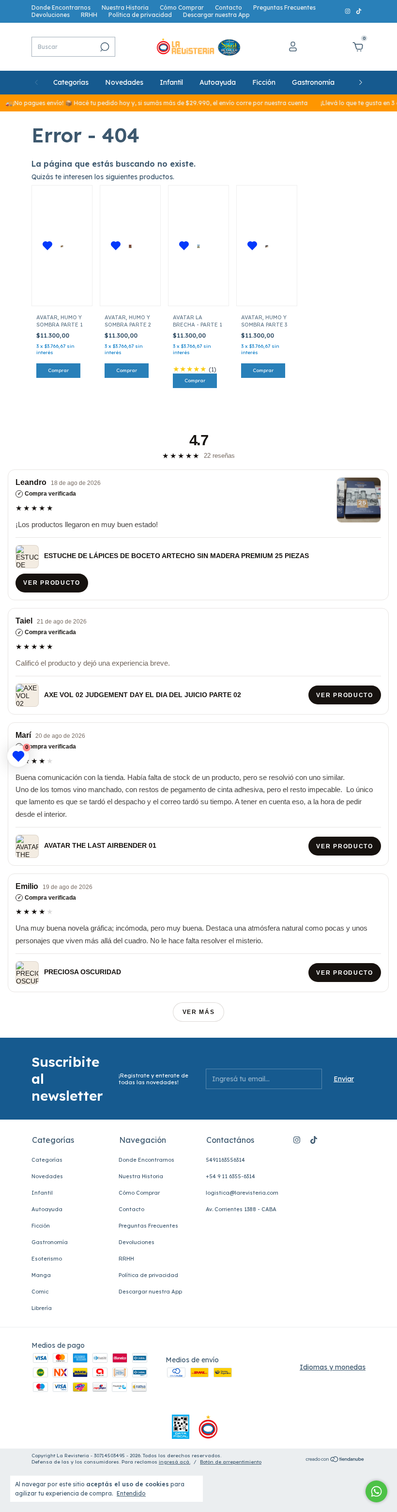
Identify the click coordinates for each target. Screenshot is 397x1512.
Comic (39, 1291)
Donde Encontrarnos (61, 7)
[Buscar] (104, 47)
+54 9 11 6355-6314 (230, 1176)
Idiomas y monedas (333, 1367)
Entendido (131, 1493)
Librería (41, 1308)
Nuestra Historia (125, 7)
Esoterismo (46, 1258)
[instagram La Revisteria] (348, 11)
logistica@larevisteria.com (242, 1192)
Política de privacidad (140, 14)
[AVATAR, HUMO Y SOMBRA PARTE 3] (266, 245)
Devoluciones (50, 14)
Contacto (228, 7)
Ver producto (52, 582)
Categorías (71, 82)
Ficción (263, 82)
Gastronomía (313, 82)
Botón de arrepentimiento (230, 1462)
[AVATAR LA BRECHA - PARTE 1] (198, 245)
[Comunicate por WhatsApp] (376, 1491)
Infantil (171, 82)
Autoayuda (217, 82)
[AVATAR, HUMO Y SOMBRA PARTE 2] (130, 245)
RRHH (89, 14)
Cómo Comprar (182, 7)
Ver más (199, 1012)
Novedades (124, 82)
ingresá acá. (174, 1462)
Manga (41, 1275)
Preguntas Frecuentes (284, 7)
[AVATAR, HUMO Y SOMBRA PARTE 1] (61, 245)
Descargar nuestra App (216, 14)
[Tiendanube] (335, 1460)
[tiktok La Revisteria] (359, 11)
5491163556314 (225, 1159)
